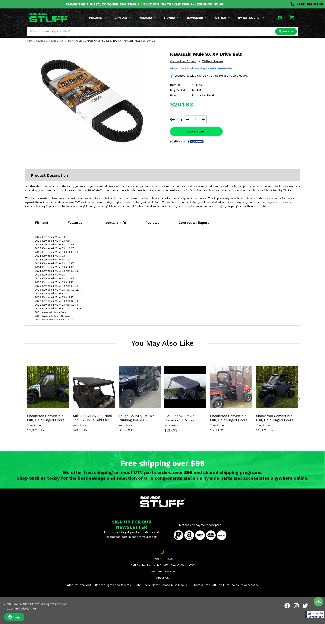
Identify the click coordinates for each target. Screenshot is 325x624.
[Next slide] (296, 372)
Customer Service (162, 571)
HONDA (169, 18)
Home (30, 41)
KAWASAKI (195, 18)
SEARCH (287, 31)
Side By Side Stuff (26, 604)
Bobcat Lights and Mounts (113, 585)
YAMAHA (145, 18)
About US (162, 577)
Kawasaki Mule (57, 41)
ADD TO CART (196, 131)
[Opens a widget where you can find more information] (14, 617)
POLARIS (95, 18)
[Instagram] (296, 605)
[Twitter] (305, 605)
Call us (213, 75)
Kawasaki (41, 41)
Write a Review (212, 61)
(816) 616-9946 (309, 4)
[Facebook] (287, 605)
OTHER (220, 18)
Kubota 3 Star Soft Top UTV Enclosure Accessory (224, 585)
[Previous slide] (25, 372)
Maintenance (75, 41)
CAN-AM (120, 18)
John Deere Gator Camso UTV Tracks (161, 585)
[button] (314, 614)
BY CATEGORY (249, 18)
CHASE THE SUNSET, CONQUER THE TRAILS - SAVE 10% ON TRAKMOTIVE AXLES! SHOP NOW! (144, 4)
